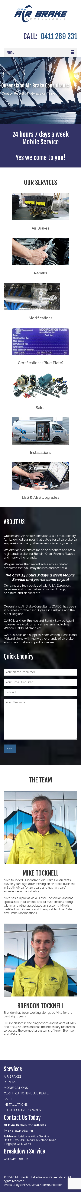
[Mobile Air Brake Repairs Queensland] (40, 14)
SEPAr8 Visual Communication (41, 1185)
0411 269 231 (59, 36)
